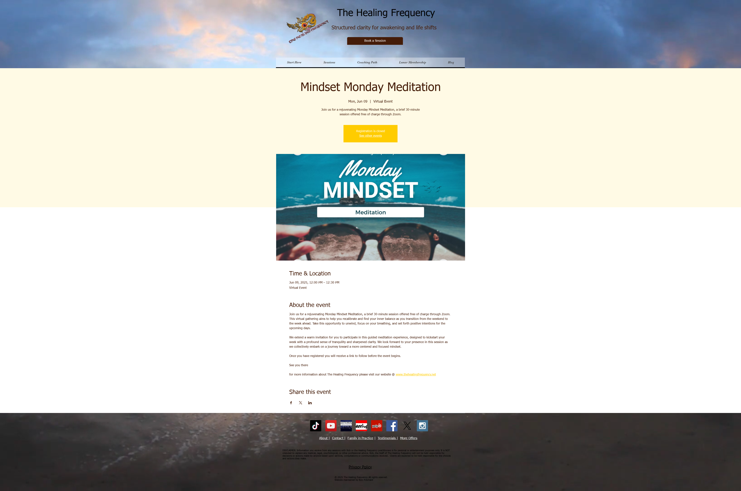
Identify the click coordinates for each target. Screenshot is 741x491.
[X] (407, 425)
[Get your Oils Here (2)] (346, 425)
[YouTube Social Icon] (331, 425)
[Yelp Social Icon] (376, 425)
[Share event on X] (300, 402)
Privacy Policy (360, 467)
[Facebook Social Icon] (392, 425)
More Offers (408, 438)
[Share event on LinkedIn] (310, 402)
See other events (370, 136)
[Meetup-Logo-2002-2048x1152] (361, 425)
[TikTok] (315, 425)
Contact (338, 438)
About (324, 438)
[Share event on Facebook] (291, 402)
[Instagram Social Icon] (422, 425)
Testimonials (387, 438)
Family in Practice (360, 438)
